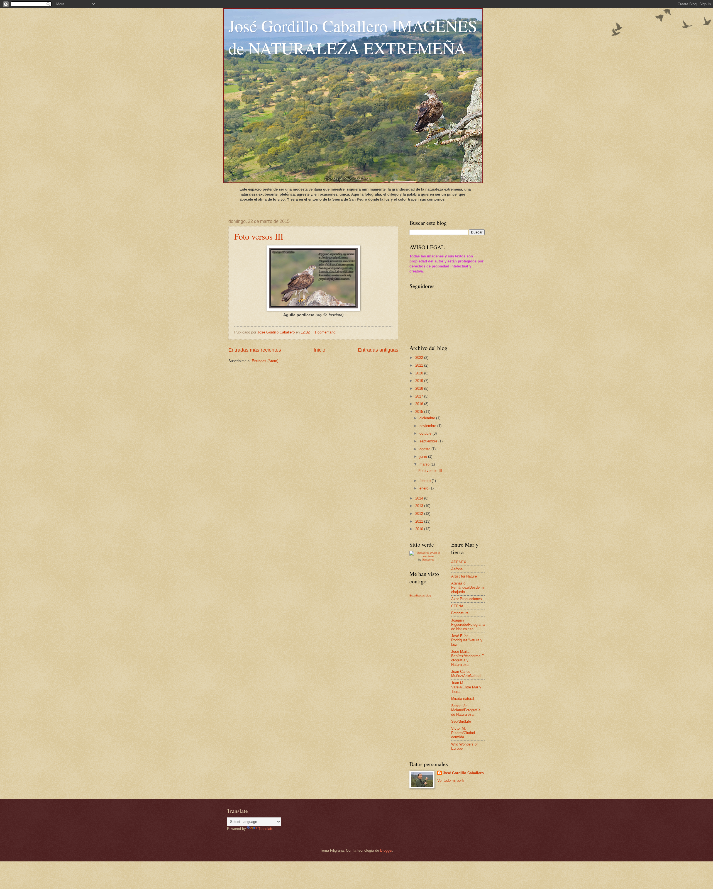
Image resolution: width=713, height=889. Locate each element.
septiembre (428, 441)
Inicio (319, 350)
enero (424, 488)
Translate (265, 829)
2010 (419, 529)
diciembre (427, 418)
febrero (425, 481)
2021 (419, 365)
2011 (419, 521)
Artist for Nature (464, 576)
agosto (425, 449)
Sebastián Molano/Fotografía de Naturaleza (465, 710)
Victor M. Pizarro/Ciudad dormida (463, 732)
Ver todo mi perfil (451, 780)
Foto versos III (258, 236)
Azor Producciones (466, 599)
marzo (425, 464)
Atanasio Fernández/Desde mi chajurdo (468, 587)
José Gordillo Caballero (463, 773)
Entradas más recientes (254, 350)
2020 (419, 373)
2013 (419, 506)
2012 (419, 514)
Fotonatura (459, 613)
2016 (419, 404)
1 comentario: (326, 332)
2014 (419, 498)
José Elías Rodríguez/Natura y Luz (466, 640)
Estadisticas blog (420, 595)
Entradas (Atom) (265, 361)
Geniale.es (428, 559)
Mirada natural (462, 698)
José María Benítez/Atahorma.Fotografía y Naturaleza (467, 657)
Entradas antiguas (378, 350)
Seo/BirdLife (461, 721)
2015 (419, 412)
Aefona (457, 569)
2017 (419, 396)
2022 (419, 357)
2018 (419, 388)
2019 (419, 381)
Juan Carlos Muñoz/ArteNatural (466, 673)
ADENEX (458, 562)
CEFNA (457, 606)
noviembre (428, 426)
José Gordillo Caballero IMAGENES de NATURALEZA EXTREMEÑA (352, 36)
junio (423, 456)
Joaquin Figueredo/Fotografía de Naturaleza (468, 624)
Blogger (386, 850)
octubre (426, 433)
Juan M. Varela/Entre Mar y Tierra (466, 687)
